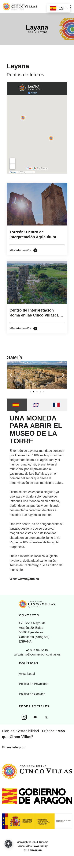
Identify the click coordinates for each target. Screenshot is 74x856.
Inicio (30, 31)
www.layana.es (28, 579)
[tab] (17, 405)
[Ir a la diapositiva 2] (33, 391)
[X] (46, 717)
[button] (11, 375)
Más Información (20, 250)
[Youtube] (35, 717)
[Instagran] (24, 717)
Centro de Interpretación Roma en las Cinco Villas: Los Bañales (36, 313)
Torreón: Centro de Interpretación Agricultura (32, 234)
